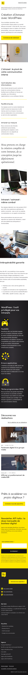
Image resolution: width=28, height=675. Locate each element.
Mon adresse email (8, 541)
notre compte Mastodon (8, 594)
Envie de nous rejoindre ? (18, 581)
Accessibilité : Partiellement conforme (9, 668)
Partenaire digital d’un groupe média (12, 449)
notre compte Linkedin (8, 588)
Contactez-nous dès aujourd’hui (14, 503)
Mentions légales (4, 666)
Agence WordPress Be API (6, 7)
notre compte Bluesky (7, 591)
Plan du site (11, 666)
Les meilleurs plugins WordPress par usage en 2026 (13, 606)
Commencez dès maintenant (11, 37)
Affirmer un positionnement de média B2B (12, 476)
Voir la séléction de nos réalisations (17, 422)
